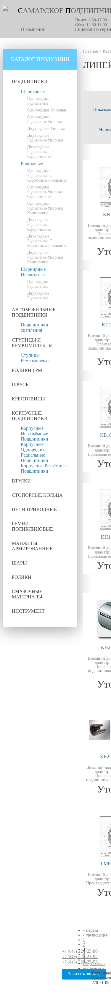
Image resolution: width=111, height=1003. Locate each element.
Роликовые (32, 163)
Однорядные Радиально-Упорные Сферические (45, 192)
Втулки (21, 480)
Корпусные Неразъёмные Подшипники (34, 433)
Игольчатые (33, 274)
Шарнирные (33, 269)
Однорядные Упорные (47, 110)
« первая (90, 930)
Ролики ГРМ (27, 370)
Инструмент (28, 611)
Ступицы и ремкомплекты (32, 342)
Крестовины (28, 398)
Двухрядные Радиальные (38, 295)
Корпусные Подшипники (30, 416)
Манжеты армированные (32, 546)
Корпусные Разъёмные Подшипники (44, 468)
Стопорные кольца (37, 495)
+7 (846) (80, 951)
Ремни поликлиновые (32, 526)
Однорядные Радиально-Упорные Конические (45, 208)
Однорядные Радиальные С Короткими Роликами (46, 176)
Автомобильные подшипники (34, 312)
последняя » (93, 968)
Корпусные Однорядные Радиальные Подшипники (34, 452)
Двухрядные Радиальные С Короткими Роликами (46, 241)
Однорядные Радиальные (38, 101)
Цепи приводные (34, 509)
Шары (19, 562)
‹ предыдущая (95, 935)
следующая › (94, 963)
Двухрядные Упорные (46, 128)
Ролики (21, 577)
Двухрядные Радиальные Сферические (39, 152)
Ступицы (30, 355)
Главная (90, 51)
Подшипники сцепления (34, 327)
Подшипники (30, 81)
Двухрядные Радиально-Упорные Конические (45, 257)
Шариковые (33, 91)
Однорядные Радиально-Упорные (45, 119)
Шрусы (21, 384)
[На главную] (5, 9)
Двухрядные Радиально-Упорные (45, 137)
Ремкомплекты (36, 360)
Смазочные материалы (27, 594)
